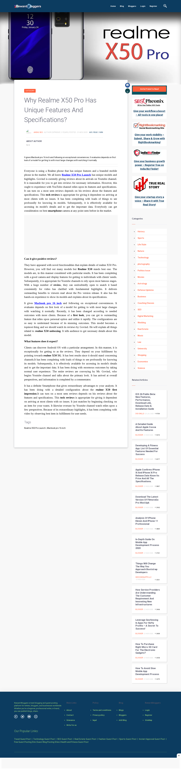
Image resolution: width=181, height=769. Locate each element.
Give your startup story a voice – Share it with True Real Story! (149, 201)
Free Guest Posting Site (25, 742)
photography (144, 264)
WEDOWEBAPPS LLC (143, 577)
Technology (143, 257)
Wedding (142, 322)
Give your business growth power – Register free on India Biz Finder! (149, 165)
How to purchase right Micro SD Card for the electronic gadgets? (146, 648)
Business (142, 296)
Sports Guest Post (127, 739)
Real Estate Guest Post (85, 739)
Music (140, 335)
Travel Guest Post (22, 739)
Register (153, 6)
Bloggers (132, 6)
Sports (141, 238)
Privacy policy (98, 715)
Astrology (142, 283)
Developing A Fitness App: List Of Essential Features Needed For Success (146, 450)
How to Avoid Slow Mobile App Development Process (147, 671)
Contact (70, 715)
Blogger (139, 435)
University (142, 348)
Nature (141, 251)
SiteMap (148, 720)
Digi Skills (139, 414)
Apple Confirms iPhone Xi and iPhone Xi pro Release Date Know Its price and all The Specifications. (147, 475)
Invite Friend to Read (149, 89)
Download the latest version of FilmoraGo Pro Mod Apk (147, 499)
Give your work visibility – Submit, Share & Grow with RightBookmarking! (149, 138)
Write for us (71, 725)
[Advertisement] (71, 235)
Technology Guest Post (44, 739)
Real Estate (143, 329)
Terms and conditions (102, 710)
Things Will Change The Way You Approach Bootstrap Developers (146, 568)
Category (29, 91)
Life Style (142, 244)
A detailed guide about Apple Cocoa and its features (145, 427)
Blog (122, 6)
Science (141, 368)
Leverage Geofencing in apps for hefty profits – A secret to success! (146, 624)
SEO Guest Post (64, 739)
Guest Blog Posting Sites (48, 742)
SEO (139, 309)
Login (142, 6)
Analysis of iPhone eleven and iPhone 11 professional (146, 521)
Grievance (70, 720)
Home (113, 6)
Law (139, 342)
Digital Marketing (145, 316)
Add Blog (123, 720)
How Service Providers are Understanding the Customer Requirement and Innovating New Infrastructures (147, 597)
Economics (143, 361)
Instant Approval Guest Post (152, 739)
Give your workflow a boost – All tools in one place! (149, 113)
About (69, 710)
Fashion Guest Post (108, 739)
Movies (141, 277)
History (141, 231)
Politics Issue (144, 270)
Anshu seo (38, 132)
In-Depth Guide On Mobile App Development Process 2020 (147, 543)
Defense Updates (146, 290)
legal (95, 720)
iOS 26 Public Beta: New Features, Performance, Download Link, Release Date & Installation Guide (145, 401)
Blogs (121, 710)
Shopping (142, 355)
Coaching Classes (146, 303)
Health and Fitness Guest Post (75, 742)
